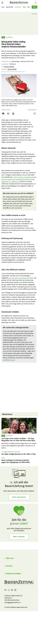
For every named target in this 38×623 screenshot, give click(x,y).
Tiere (24, 7)
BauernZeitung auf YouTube (12, 590)
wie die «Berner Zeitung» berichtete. (21, 278)
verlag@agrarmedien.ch (12, 602)
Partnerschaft (12, 69)
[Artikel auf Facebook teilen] (3, 113)
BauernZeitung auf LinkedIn (15, 590)
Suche (36, 3)
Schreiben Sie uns (9, 360)
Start (2, 7)
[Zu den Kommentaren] (35, 113)
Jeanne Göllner (9, 67)
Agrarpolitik (9, 7)
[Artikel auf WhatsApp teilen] (8, 113)
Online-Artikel (12, 199)
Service (9, 566)
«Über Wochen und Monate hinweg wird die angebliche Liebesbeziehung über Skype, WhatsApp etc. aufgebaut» (18, 179)
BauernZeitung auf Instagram (9, 590)
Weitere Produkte (13, 573)
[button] (2, 2)
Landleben (18, 7)
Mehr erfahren (19, 537)
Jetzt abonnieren (19, 497)
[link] (19, 440)
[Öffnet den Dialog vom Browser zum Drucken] (13, 113)
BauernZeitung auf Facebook (5, 590)
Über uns (10, 558)
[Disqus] (19, 387)
